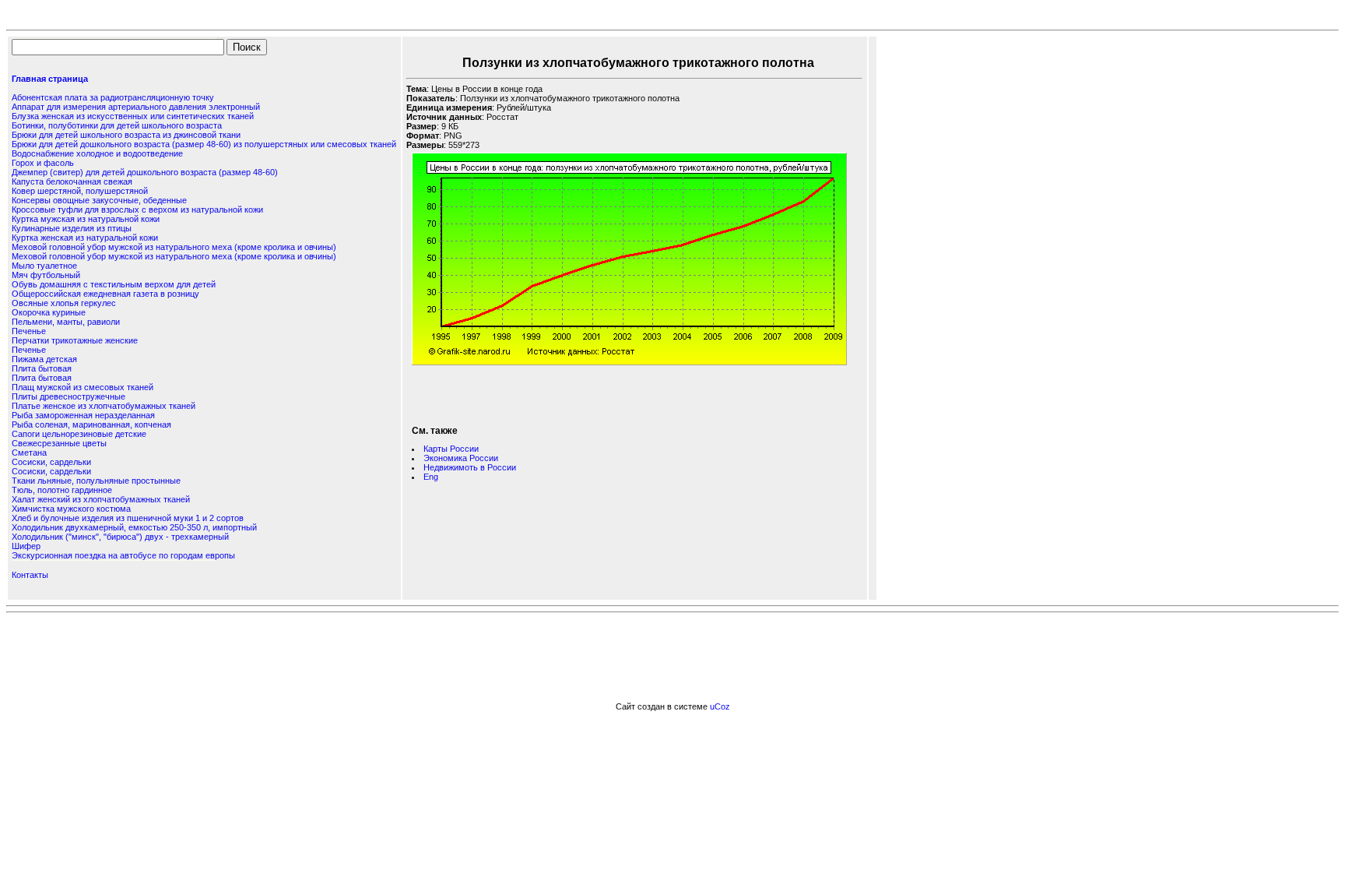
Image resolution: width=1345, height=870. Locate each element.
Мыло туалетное (44, 265)
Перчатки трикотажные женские (75, 340)
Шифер (26, 546)
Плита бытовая (42, 368)
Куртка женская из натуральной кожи (85, 237)
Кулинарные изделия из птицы (72, 228)
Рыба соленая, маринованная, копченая (91, 424)
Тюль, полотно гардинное (62, 490)
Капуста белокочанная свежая (72, 181)
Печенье (29, 331)
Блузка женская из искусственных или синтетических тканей (133, 116)
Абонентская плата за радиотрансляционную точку (113, 97)
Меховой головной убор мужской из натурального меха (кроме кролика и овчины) (174, 247)
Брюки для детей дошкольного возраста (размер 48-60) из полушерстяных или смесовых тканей (204, 144)
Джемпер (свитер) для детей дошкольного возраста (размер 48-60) (145, 172)
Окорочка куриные (49, 312)
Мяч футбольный (46, 275)
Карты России (451, 448)
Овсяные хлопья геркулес (64, 303)
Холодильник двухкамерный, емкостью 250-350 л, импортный (134, 527)
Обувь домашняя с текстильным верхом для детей (114, 284)
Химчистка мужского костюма (71, 508)
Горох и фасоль (43, 162)
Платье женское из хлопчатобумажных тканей (103, 405)
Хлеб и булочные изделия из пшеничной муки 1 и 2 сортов (128, 518)
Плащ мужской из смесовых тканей (82, 387)
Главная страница (50, 78)
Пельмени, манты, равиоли (66, 321)
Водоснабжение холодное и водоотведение (97, 153)
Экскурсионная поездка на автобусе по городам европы (123, 555)
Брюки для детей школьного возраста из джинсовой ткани (126, 134)
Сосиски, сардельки (51, 462)
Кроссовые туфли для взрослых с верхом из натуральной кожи (137, 209)
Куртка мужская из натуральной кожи (86, 219)
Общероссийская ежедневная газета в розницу (105, 293)
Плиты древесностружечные (68, 396)
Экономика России (460, 458)
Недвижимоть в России (469, 467)
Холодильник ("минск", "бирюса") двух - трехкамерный (120, 536)
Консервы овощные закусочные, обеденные (99, 200)
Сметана (29, 452)
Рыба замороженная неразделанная (83, 415)
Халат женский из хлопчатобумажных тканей (101, 499)
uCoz (720, 706)
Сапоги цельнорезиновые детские (79, 434)
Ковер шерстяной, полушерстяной (80, 190)
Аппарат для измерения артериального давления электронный (136, 106)
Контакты (30, 574)
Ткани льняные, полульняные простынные (96, 480)
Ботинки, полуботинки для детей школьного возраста (117, 125)
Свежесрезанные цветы (59, 443)
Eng (430, 476)
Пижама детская (44, 359)
